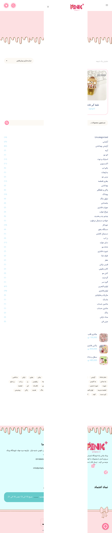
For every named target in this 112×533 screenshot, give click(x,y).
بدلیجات (104, 172)
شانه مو (105, 247)
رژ (27, 381)
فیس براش (104, 264)
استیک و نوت (102, 159)
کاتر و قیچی (103, 268)
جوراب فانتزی (103, 207)
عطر (106, 260)
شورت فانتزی (103, 251)
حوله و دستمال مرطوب (99, 220)
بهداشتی (104, 185)
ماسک (105, 299)
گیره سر (105, 282)
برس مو (105, 176)
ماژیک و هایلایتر (101, 295)
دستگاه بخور (103, 229)
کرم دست (103, 394)
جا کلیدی (93, 381)
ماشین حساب (102, 304)
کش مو (105, 273)
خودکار (105, 225)
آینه (106, 150)
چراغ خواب (103, 211)
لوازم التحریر (103, 286)
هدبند (34, 390)
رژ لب (105, 238)
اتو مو (106, 154)
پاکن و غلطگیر (102, 190)
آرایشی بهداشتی (101, 146)
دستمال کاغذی (102, 233)
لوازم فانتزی (103, 290)
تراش (23, 377)
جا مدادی (103, 381)
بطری (31, 377)
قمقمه (20, 386)
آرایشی (105, 141)
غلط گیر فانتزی (92, 105)
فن (28, 386)
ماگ (106, 312)
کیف (94, 394)
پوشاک (105, 194)
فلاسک (35, 386)
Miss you (103, 377)
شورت (104, 386)
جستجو (7, 123)
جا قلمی (15, 377)
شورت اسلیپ (94, 386)
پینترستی (17, 390)
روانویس (35, 381)
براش (39, 377)
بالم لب (105, 168)
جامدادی (104, 203)
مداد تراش (104, 317)
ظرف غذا (104, 255)
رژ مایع (12, 381)
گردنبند (105, 277)
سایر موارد (104, 242)
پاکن (26, 390)
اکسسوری (104, 163)
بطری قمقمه (103, 181)
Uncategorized (101, 137)
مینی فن (105, 321)
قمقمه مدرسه (102, 390)
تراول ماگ (104, 198)
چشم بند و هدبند (101, 216)
